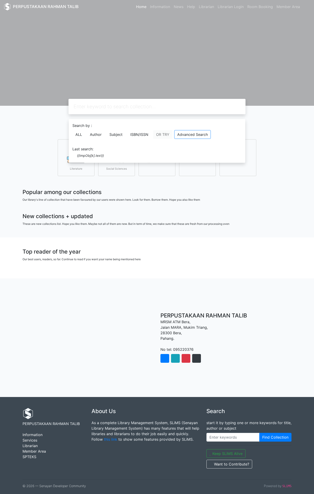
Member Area (288, 6)
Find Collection (275, 437)
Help (191, 6)
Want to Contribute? (231, 464)
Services (30, 440)
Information (160, 6)
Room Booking (260, 6)
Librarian (206, 6)
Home (141, 6)
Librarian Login (231, 6)
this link (110, 439)
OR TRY (162, 134)
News (178, 6)
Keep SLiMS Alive (227, 453)
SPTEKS (29, 456)
